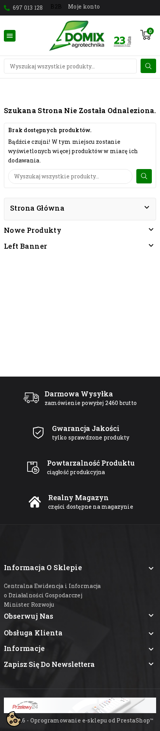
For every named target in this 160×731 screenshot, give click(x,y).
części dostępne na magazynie (90, 506)
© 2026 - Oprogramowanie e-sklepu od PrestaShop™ (80, 720)
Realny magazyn (78, 497)
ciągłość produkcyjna (76, 472)
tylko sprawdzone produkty (91, 437)
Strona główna (37, 208)
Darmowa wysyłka (79, 393)
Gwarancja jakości (86, 428)
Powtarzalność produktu (91, 463)
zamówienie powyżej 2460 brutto (91, 402)
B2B (56, 6)
